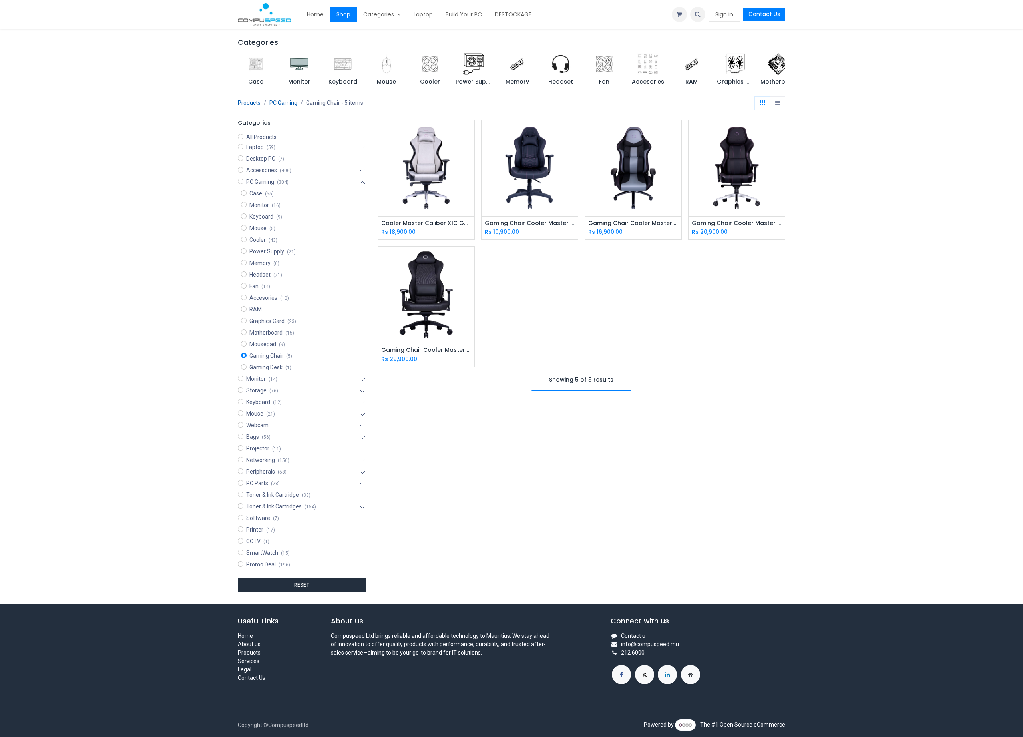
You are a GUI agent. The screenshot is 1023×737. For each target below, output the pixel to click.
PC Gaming (283, 103)
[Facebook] (621, 674)
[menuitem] (315, 14)
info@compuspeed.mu (650, 644)
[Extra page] (690, 674)
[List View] (777, 103)
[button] (697, 14)
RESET (302, 585)
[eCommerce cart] (679, 14)
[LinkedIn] (667, 674)
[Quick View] (469, 133)
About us (249, 644)
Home (245, 636)
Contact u (633, 636)
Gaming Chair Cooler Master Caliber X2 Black (737, 223)
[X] (644, 674)
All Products (261, 137)
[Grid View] (762, 103)
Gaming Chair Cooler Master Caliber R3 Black (633, 223)
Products (249, 103)
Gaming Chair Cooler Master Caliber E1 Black (530, 223)
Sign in (724, 14)
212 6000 (633, 652)
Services (248, 661)
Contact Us (764, 14)
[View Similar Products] (469, 169)
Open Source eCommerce (752, 724)
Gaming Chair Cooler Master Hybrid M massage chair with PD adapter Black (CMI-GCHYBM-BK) (426, 350)
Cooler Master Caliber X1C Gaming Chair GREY (426, 223)
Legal (244, 669)
